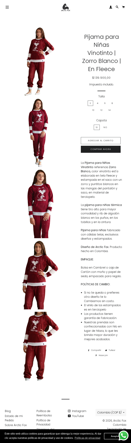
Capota (101, 120)
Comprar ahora (100, 149)
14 (109, 110)
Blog (8, 411)
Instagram (78, 411)
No (105, 127)
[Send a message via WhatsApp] (123, 435)
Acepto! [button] (115, 436)
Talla (101, 96)
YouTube (77, 416)
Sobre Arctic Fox (16, 425)
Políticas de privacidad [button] (87, 438)
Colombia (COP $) (109, 412)
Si (97, 127)
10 (93, 110)
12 (101, 110)
